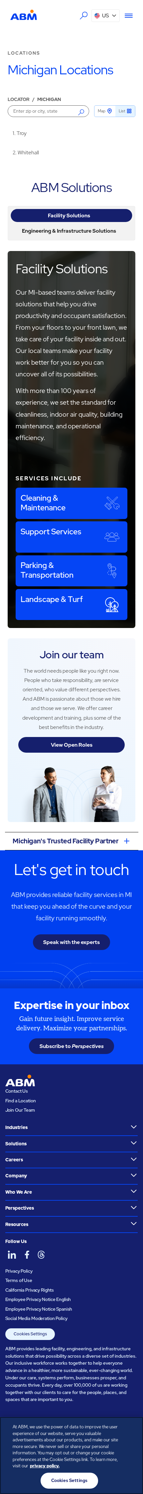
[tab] (71, 215)
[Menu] (126, 15)
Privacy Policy (19, 1271)
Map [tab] (101, 111)
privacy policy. (45, 1466)
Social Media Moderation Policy (36, 1318)
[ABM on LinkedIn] (12, 1254)
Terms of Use (18, 1280)
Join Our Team (20, 1110)
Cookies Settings (30, 1334)
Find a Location (20, 1101)
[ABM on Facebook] (27, 1254)
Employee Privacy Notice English (38, 1299)
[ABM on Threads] (41, 1254)
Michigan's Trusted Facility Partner (65, 841)
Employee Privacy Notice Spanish (38, 1309)
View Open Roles (71, 744)
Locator (19, 99)
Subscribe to (72, 1046)
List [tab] (122, 111)
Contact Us (16, 1091)
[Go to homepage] (23, 15)
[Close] (132, 1427)
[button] (105, 15)
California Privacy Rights (29, 1290)
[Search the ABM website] (83, 15)
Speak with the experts (71, 942)
